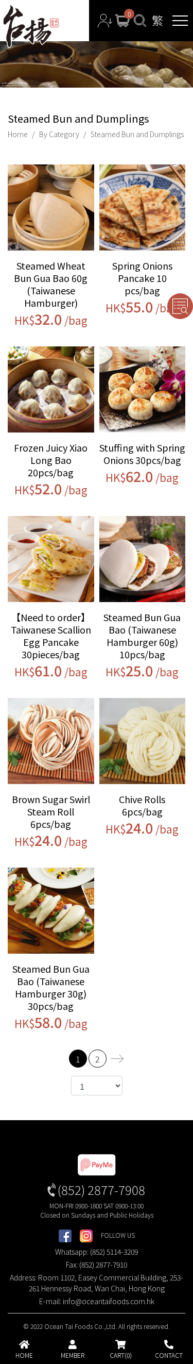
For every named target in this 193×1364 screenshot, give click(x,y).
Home (18, 134)
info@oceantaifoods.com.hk (108, 1301)
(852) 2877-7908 (101, 1189)
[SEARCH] (140, 20)
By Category (59, 134)
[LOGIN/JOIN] (105, 20)
